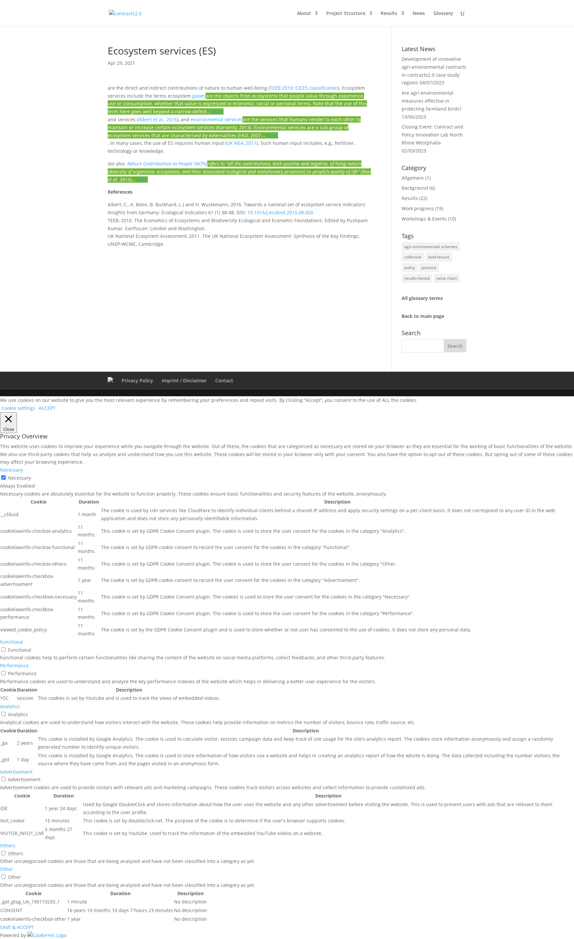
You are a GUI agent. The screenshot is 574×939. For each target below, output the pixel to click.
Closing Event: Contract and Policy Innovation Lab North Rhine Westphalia (432, 135)
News (419, 13)
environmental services (216, 119)
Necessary (19, 478)
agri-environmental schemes (430, 246)
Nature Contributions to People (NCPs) (167, 163)
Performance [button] (14, 665)
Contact (224, 380)
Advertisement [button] (16, 772)
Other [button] (6, 869)
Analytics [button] (10, 706)
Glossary (443, 13)
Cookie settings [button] (18, 408)
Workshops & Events (424, 219)
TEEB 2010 (281, 88)
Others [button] (7, 845)
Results (389, 13)
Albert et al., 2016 (157, 119)
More (218, 111)
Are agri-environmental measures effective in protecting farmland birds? (431, 101)
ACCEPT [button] (47, 408)
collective (413, 257)
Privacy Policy (137, 380)
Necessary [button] (11, 470)
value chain (446, 278)
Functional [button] (11, 642)
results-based (417, 278)
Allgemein (413, 178)
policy (409, 267)
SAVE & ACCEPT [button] (17, 927)
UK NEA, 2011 (241, 143)
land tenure (438, 257)
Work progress (418, 208)
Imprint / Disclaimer (184, 380)
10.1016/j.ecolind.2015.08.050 (280, 212)
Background (415, 188)
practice (429, 267)
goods (199, 96)
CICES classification (316, 88)
